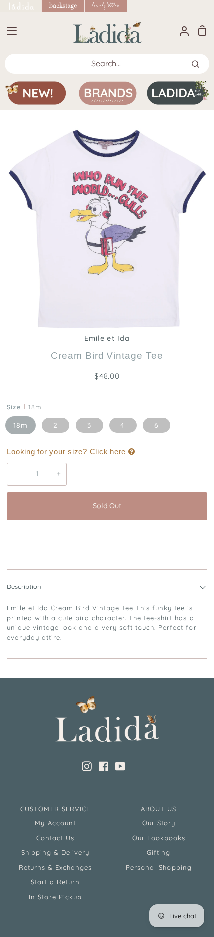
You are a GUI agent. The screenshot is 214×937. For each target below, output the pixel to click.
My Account (55, 823)
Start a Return (55, 882)
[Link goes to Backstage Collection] (63, 6)
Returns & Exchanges (55, 867)
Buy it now (107, 539)
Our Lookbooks (159, 838)
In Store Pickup (55, 897)
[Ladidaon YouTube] (120, 766)
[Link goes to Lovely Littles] (106, 6)
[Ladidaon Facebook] (103, 766)
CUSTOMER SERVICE (55, 809)
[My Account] (180, 30)
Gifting (158, 852)
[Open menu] (9, 30)
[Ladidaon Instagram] (87, 766)
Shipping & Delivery (55, 852)
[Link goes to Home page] (21, 6)
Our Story (158, 823)
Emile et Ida (106, 338)
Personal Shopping (159, 867)
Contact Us (55, 838)
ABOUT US (158, 809)
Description (24, 586)
